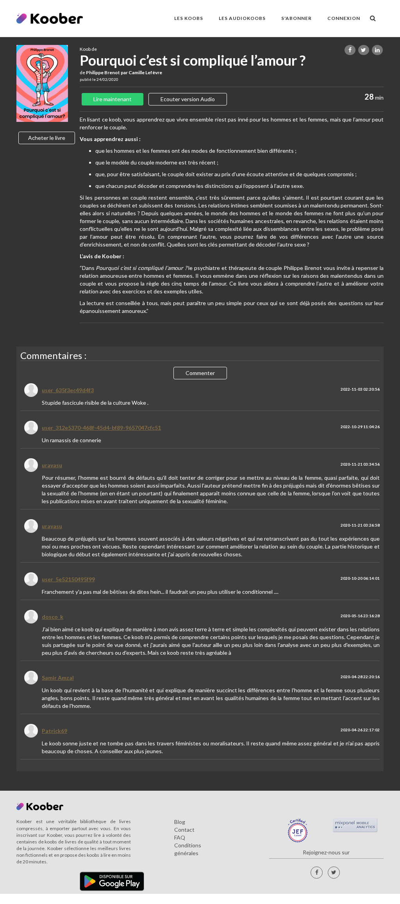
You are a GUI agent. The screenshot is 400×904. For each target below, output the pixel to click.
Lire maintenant (112, 99)
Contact (184, 829)
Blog (179, 821)
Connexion (343, 18)
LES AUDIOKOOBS (242, 18)
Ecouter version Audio (188, 99)
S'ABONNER (296, 18)
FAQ (179, 837)
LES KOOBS (188, 18)
